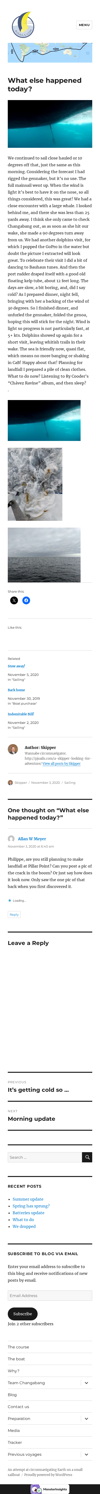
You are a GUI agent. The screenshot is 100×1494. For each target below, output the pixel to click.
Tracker (15, 1442)
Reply (14, 914)
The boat (16, 1359)
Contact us (18, 1406)
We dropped (24, 1226)
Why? (13, 1371)
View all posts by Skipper (61, 764)
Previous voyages (25, 1454)
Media (14, 1430)
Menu (84, 25)
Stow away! (16, 666)
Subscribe (22, 1313)
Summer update (28, 1199)
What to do (23, 1219)
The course (18, 1347)
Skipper (21, 782)
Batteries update (28, 1212)
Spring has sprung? (31, 1206)
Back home (16, 690)
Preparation (19, 1418)
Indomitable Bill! (21, 714)
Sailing (69, 782)
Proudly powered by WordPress (48, 1475)
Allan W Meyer (32, 838)
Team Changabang (26, 1383)
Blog (12, 1394)
